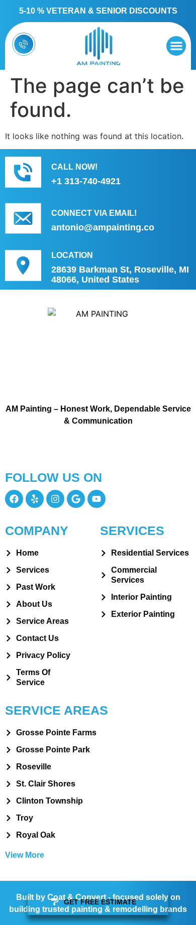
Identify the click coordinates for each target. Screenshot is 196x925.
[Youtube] (96, 499)
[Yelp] (35, 499)
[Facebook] (14, 499)
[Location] (23, 265)
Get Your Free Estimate (98, 448)
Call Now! (74, 167)
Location (72, 255)
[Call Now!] (23, 172)
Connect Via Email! (94, 213)
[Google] (76, 499)
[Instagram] (55, 499)
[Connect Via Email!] (23, 218)
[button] (176, 46)
